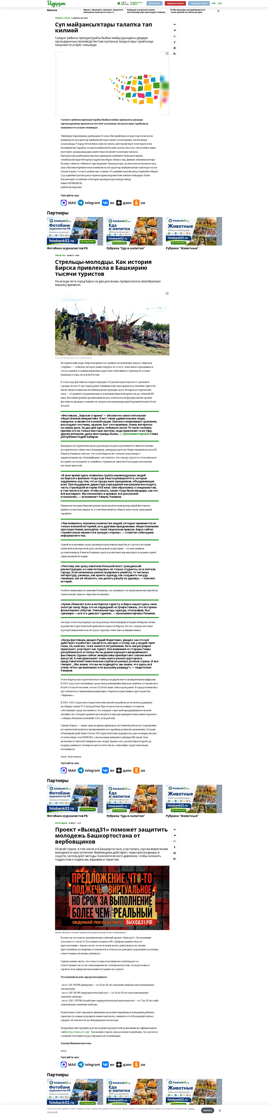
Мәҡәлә (52, 10)
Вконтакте (154, 3)
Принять (207, 1110)
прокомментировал (136, 434)
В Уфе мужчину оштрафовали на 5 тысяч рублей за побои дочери (187, 11)
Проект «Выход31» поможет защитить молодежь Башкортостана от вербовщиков (103, 11)
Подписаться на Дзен (136, 3)
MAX (214, 3)
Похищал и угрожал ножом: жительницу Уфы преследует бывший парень (146, 11)
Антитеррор (61, 823)
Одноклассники (175, 3)
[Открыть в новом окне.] (68, 203)
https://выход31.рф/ (79, 1031)
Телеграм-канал (199, 3)
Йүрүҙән (56, 3)
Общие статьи (62, 18)
